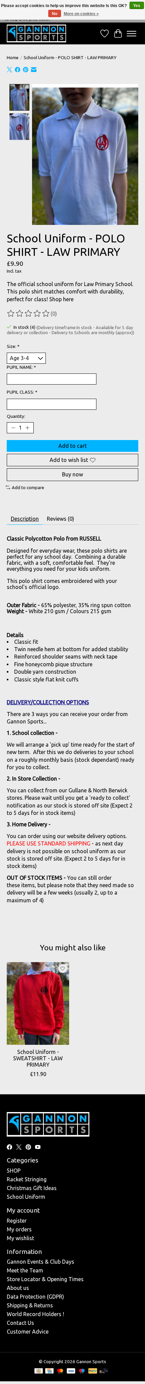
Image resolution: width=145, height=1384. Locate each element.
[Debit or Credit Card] (103, 1371)
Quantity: (16, 416)
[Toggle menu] (131, 33)
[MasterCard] (60, 1371)
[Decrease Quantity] (13, 428)
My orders (19, 1229)
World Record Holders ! (35, 1314)
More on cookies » (81, 13)
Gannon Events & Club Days (40, 1262)
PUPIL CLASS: (22, 392)
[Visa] (71, 1371)
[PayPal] (92, 1371)
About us (18, 1288)
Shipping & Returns (30, 1305)
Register (17, 1221)
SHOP (14, 1171)
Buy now (72, 474)
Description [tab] (25, 519)
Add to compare (28, 487)
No (54, 13)
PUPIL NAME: (21, 367)
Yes (136, 5)
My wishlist (20, 1238)
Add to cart (72, 446)
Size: (13, 346)
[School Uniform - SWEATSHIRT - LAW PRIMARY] (38, 1003)
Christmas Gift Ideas (32, 1188)
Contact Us (20, 1323)
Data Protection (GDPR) (35, 1297)
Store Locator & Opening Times (45, 1279)
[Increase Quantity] (27, 428)
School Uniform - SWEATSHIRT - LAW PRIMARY (38, 1058)
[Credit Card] (49, 1371)
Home (13, 57)
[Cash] (38, 1371)
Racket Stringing (27, 1179)
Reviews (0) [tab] (60, 519)
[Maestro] (82, 1371)
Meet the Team (25, 1270)
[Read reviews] (29, 314)
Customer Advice (28, 1332)
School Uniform (26, 1197)
